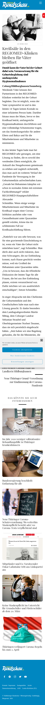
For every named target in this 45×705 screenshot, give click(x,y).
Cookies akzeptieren (22, 350)
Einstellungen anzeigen (22, 362)
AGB (18, 688)
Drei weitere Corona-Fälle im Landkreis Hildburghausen (18, 369)
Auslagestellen (21, 685)
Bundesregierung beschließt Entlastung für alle (17, 482)
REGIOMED (9, 153)
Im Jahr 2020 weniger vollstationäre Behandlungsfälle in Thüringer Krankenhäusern (21, 442)
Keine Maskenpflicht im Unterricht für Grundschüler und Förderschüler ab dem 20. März (22, 608)
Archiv (30, 685)
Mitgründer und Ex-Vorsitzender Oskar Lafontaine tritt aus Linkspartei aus (22, 566)
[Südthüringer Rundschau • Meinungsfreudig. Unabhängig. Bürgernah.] (16, 7)
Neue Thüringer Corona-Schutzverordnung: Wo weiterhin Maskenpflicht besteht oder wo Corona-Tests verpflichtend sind (19, 524)
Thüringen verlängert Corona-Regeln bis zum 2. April (22, 648)
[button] (42, 340)
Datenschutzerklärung (9, 688)
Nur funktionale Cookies (22, 356)
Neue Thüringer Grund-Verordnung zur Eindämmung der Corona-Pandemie (23, 382)
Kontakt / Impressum (8, 685)
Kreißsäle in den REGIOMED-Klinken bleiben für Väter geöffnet (20, 55)
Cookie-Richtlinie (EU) (29, 688)
